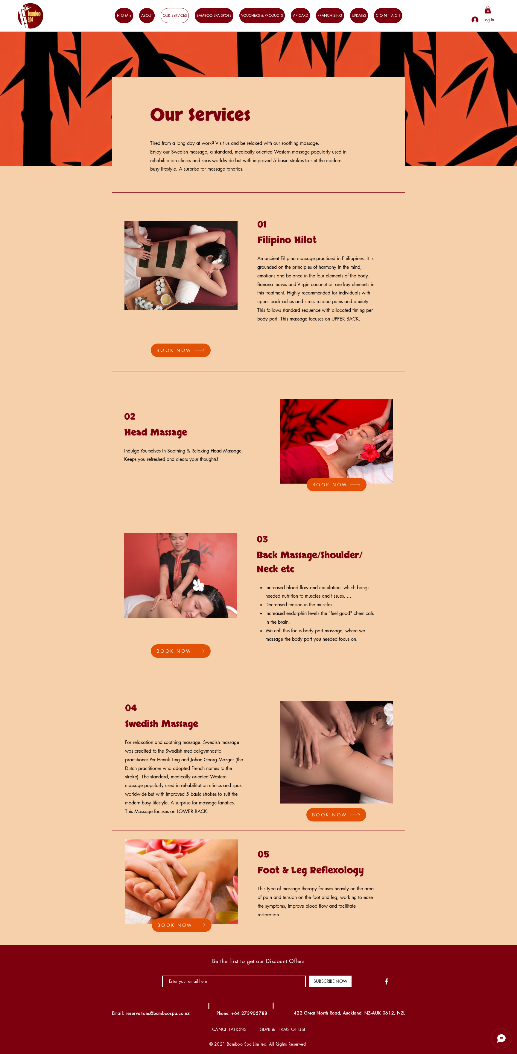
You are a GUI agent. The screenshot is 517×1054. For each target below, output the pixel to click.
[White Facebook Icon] (386, 981)
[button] (488, 9)
